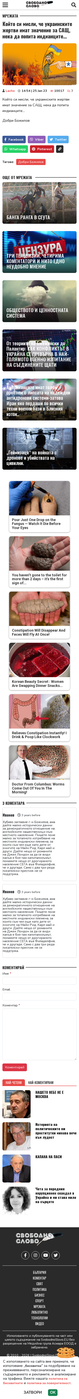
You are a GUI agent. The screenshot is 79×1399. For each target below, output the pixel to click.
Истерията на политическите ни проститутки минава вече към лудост (56, 1131)
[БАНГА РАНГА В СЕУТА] (39, 203)
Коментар (11, 1005)
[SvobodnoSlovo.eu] (39, 1239)
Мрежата (10, 16)
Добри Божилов (31, 162)
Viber (39, 139)
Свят (39, 1283)
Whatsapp (17, 149)
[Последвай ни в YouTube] (46, 1255)
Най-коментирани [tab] (40, 1082)
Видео (39, 1323)
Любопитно (39, 1312)
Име (6, 973)
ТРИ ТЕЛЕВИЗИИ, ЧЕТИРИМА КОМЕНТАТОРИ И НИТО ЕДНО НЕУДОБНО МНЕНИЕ (35, 261)
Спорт (39, 1300)
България (39, 1272)
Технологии (39, 1317)
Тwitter (61, 139)
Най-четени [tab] (14, 1082)
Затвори (33, 1392)
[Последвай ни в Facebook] (25, 1255)
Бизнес (39, 1295)
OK (53, 1392)
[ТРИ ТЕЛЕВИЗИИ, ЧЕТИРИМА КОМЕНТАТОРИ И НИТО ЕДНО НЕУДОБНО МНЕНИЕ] (39, 252)
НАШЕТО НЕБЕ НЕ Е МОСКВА (49, 1094)
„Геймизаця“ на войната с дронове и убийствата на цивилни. (31, 458)
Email (6, 989)
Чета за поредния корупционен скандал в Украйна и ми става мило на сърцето (55, 1195)
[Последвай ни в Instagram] (35, 1255)
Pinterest (44, 149)
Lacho (10, 91)
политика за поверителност (49, 1383)
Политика (40, 1289)
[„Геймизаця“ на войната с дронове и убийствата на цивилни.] (39, 449)
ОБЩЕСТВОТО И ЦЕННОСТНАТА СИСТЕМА (37, 312)
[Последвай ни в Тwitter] (56, 1255)
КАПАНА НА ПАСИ (48, 1156)
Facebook (16, 139)
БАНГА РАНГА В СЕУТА (28, 217)
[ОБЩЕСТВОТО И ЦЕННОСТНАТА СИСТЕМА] (39, 301)
